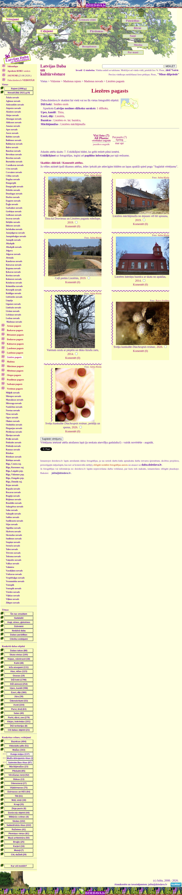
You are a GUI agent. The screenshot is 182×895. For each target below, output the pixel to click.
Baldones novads (13, 140)
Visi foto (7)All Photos (101, 138)
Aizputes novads (13, 108)
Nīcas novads (12, 414)
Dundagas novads (14, 193)
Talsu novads (12, 549)
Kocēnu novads (13, 275)
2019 (70, 222)
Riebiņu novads (13, 460)
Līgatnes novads (13, 304)
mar (117, 143)
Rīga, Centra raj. (13, 464)
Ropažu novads (13, 489)
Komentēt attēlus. (72, 162)
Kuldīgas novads (13, 293)
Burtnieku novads (14, 161)
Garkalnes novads (14, 208)
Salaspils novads (13, 513)
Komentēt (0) (72, 226)
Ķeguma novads (13, 268)
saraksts (18, 71)
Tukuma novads (13, 556)
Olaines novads (13, 421)
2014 (138, 280)
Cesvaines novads (14, 172)
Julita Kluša (95, 175)
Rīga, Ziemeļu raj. (14, 481)
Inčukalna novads (14, 229)
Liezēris (59, 116)
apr (122, 143)
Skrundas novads (14, 535)
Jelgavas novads (13, 254)
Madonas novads (14, 322)
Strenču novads (13, 546)
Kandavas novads (14, 261)
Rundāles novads (14, 503)
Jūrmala (10, 258)
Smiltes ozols (61, 104)
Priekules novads (13, 442)
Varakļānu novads (14, 570)
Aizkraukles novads (15, 104)
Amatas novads (13, 126)
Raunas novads (13, 449)
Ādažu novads (12, 97)
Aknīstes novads (13, 112)
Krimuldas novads (14, 286)
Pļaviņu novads (13, 435)
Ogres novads (12, 417)
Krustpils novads (14, 290)
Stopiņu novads (13, 542)
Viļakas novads (13, 595)
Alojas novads (12, 115)
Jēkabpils (10, 243)
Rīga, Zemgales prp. (15, 478)
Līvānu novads (13, 311)
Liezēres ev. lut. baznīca (66, 120)
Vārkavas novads (14, 574)
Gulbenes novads (14, 215)
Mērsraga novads (14, 403)
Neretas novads (13, 410)
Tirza (60, 112)
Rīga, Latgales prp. (14, 471)
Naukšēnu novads (14, 407)
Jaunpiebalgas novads (16, 236)
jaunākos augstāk (101, 144)
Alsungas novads (14, 119)
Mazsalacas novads (14, 400)
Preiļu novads (12, 439)
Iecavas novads (13, 218)
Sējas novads (12, 524)
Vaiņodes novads (13, 560)
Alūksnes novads (14, 122)
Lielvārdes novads (14, 297)
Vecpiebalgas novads (15, 578)
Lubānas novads (13, 314)
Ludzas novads (13, 318)
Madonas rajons (72, 81)
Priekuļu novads (13, 446)
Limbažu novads (13, 307)
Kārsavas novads (14, 265)
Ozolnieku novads (14, 424)
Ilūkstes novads (13, 225)
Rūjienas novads (13, 499)
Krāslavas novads (14, 282)
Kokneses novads (14, 279)
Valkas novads (12, 563)
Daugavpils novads (14, 186)
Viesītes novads (13, 592)
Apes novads (12, 129)
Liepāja (9, 300)
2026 (159, 346)
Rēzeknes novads (14, 457)
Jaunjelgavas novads (15, 233)
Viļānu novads (12, 599)
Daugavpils (11, 183)
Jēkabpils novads (14, 247)
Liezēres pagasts (115, 81)
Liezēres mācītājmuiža (72, 124)
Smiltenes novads (14, 538)
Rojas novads (12, 485)
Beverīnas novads (14, 154)
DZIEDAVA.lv (96, 5)
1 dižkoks (102, 108)
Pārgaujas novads (14, 428)
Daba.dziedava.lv (20, 80)
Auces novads (12, 133)
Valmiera (10, 567)
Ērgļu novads (12, 204)
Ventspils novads (13, 588)
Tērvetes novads (13, 553)
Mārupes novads (13, 396)
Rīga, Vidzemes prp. (15, 474)
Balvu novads (12, 147)
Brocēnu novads (13, 158)
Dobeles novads (13, 190)
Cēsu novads (12, 169)
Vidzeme (55, 81)
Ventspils (10, 585)
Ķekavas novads (13, 272)
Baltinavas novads (14, 144)
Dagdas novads (13, 179)
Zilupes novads (13, 602)
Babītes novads (13, 136)
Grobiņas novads (14, 211)
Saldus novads (12, 517)
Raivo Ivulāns (162, 300)
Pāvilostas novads (14, 432)
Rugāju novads (13, 496)
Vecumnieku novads (15, 581)
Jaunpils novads (13, 240)
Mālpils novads (13, 392)
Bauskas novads (13, 151)
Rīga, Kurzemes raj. (15, 467)
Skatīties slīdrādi (50, 162)
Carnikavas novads (15, 165)
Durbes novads (13, 197)
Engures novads (13, 201)
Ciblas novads (12, 176)
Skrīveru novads (13, 531)
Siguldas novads (13, 528)
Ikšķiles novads (13, 222)
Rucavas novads (13, 492)
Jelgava (9, 250)
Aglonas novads (13, 101)
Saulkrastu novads (14, 521)
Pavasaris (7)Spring (119, 138)
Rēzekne (10, 453)
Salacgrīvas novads (14, 506)
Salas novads (12, 510)
